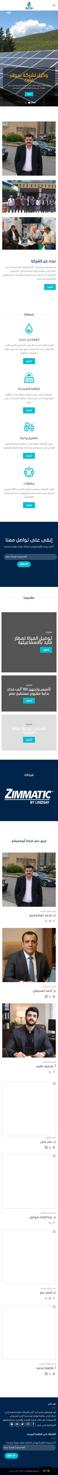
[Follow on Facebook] (53, 921)
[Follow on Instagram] (27, 1424)
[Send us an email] (50, 921)
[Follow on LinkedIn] (46, 996)
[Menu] (54, 5)
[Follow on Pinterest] (11, 1424)
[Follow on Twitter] (53, 996)
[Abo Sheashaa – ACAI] (29, 5)
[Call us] (46, 921)
